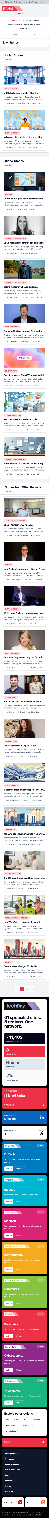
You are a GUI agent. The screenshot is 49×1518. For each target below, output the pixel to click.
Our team (8, 1486)
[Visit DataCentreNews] (17, 1246)
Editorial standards (12, 1470)
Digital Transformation (30, 20)
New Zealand (11, 1425)
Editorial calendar (12, 1464)
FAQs (7, 1475)
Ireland (37, 1420)
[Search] (34, 33)
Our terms (9, 1491)
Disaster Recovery (15, 24)
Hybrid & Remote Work (32, 24)
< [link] (16, 989)
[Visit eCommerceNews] (17, 1280)
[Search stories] (43, 1442)
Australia (16, 1420)
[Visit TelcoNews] (17, 1381)
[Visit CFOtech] (17, 1146)
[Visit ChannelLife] (17, 1180)
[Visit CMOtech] (17, 1212)
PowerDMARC (35, 1515)
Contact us (9, 1459)
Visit (7, 1169)
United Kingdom (26, 1425)
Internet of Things (24, 28)
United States (11, 1431)
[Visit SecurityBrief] (17, 1347)
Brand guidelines (11, 1453)
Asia (7, 1420)
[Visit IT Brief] (17, 1314)
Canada (27, 1420)
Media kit (19, 1169)
